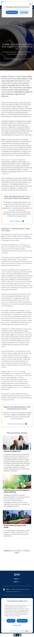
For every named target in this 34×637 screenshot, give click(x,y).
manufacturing (18, 387)
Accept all (11, 621)
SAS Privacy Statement (24, 609)
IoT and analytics (15, 371)
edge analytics (13, 147)
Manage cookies (17, 625)
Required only (22, 621)
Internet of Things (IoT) (10, 160)
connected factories (19, 375)
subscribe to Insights (21, 550)
